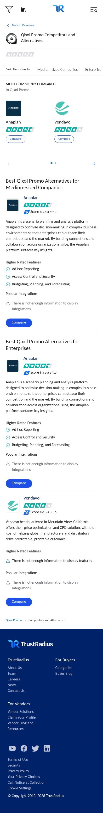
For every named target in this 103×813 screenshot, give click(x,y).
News (12, 685)
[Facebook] (24, 748)
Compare (19, 322)
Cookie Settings (19, 788)
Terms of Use (18, 760)
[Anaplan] (13, 205)
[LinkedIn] (47, 748)
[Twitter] (35, 748)
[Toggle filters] (9, 9)
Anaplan (31, 198)
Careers (14, 679)
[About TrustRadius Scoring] (26, 212)
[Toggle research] (23, 9)
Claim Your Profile (22, 718)
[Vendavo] (13, 506)
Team (12, 674)
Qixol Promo (14, 620)
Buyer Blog (63, 674)
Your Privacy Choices (24, 777)
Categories (63, 668)
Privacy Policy (18, 771)
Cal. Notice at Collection (26, 783)
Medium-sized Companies (57, 70)
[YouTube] (12, 748)
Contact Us (16, 691)
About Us (15, 668)
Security (14, 765)
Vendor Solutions (21, 712)
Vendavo (31, 498)
